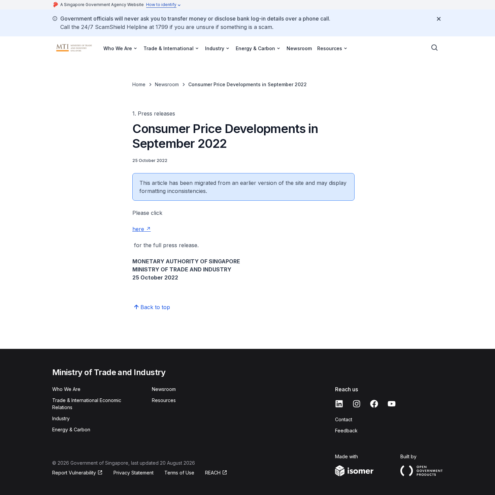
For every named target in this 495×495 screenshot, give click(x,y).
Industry (61, 418)
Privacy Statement (133, 472)
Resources (164, 400)
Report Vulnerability (74, 472)
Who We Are (66, 389)
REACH (213, 472)
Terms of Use (179, 472)
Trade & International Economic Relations (86, 403)
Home (138, 84)
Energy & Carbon (71, 429)
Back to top (155, 307)
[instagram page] (357, 404)
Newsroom (299, 48)
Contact (343, 419)
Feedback (346, 430)
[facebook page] (374, 404)
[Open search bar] (435, 48)
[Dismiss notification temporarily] (439, 19)
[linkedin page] (339, 404)
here (138, 229)
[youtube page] (392, 404)
